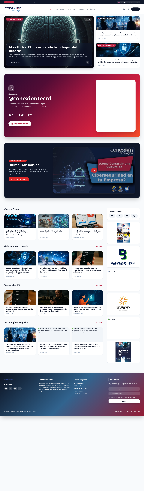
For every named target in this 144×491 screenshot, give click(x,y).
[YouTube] (127, 216)
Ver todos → (99, 209)
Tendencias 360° (79, 391)
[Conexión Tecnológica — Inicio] (13, 9)
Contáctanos (91, 9)
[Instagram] (134, 216)
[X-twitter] (119, 216)
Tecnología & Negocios (107, 18)
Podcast (81, 9)
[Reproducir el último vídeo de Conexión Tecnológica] (94, 170)
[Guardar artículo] (137, 38)
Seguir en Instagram (21, 124)
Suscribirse (135, 9)
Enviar (124, 401)
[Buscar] (129, 9)
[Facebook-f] (6, 388)
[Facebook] (112, 216)
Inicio (51, 9)
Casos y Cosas (78, 386)
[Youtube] (10, 388)
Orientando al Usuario (107, 45)
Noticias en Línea (15, 19)
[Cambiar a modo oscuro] (124, 9)
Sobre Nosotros (60, 9)
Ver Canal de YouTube (20, 179)
